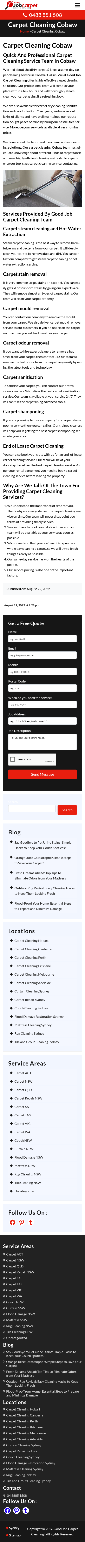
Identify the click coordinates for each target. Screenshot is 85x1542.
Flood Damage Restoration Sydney (39, 1016)
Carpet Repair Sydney (29, 1000)
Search (13, 802)
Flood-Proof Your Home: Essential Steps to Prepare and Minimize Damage (42, 1393)
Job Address (17, 714)
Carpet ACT (22, 1073)
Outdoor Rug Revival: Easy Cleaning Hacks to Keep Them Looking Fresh (42, 1383)
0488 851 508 (45, 15)
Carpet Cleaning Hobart (31, 940)
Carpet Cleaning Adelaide (32, 983)
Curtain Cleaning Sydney (32, 991)
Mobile (13, 665)
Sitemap (15, 1535)
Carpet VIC (22, 1123)
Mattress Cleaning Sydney (33, 1025)
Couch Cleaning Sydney (31, 1008)
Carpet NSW (23, 1081)
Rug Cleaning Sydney (29, 1033)
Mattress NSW (24, 1166)
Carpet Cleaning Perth (30, 957)
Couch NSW (23, 1140)
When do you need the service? (30, 698)
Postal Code (17, 681)
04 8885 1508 (17, 1495)
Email (12, 648)
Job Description (19, 731)
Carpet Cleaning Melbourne (34, 974)
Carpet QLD (23, 1090)
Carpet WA (22, 1132)
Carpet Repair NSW (28, 1098)
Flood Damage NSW (28, 1157)
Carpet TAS (22, 1115)
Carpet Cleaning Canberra (33, 949)
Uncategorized (24, 1191)
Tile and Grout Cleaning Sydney (36, 1042)
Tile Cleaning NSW (27, 1182)
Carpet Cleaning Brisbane (32, 966)
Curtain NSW (23, 1149)
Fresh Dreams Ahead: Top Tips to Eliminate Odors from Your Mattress (41, 1373)
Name (12, 632)
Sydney (14, 1528)
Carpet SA (21, 1107)
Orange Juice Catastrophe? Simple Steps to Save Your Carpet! (43, 1363)
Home (24, 31)
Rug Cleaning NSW (27, 1174)
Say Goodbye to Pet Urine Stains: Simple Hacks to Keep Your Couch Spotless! (41, 1354)
